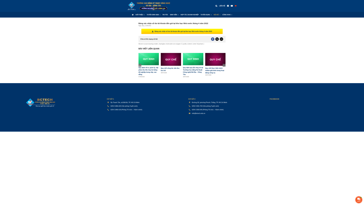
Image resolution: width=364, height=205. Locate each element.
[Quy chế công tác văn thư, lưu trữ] (171, 54)
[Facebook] (213, 39)
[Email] (221, 39)
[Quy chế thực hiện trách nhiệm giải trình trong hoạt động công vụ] (215, 54)
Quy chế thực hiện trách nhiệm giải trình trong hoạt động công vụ (214, 70)
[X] (217, 39)
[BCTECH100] (40, 98)
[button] (216, 6)
